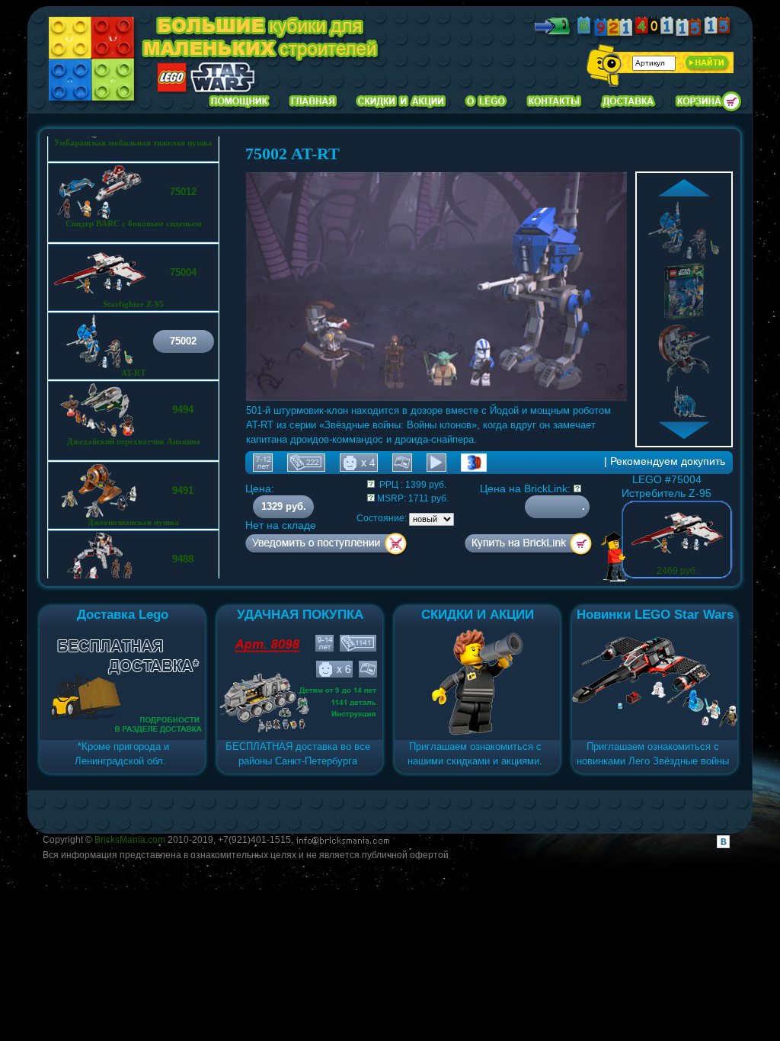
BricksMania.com (129, 839)
